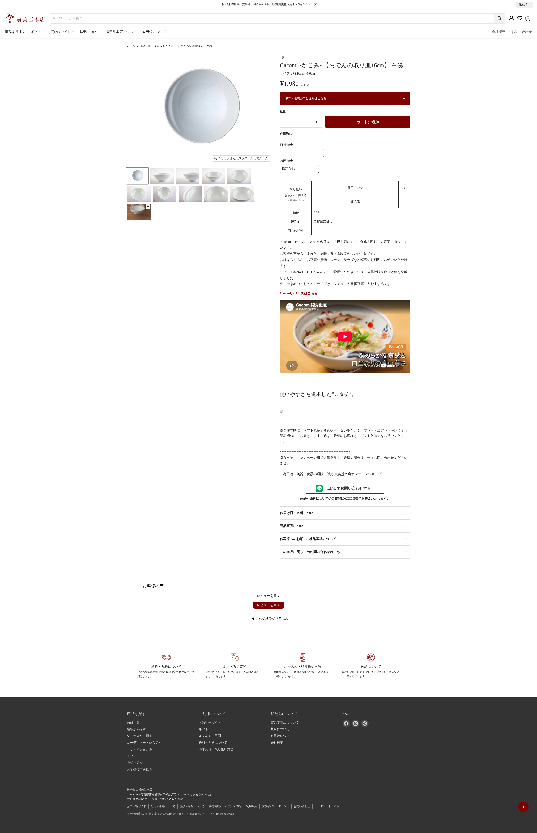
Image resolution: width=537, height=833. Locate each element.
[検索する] (499, 18)
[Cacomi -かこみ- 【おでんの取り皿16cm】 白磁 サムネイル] (137, 176)
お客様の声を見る (139, 769)
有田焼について (154, 32)
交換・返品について (192, 806)
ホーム (131, 46)
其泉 (285, 57)
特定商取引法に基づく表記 (225, 806)
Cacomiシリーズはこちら (299, 293)
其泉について (90, 32)
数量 (283, 111)
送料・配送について (213, 742)
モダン (131, 756)
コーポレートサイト (327, 806)
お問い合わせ (522, 32)
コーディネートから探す (144, 742)
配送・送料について (163, 806)
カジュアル (135, 762)
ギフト (36, 32)
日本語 (523, 5)
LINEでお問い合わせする (349, 488)
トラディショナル (139, 749)
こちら (300, 199)
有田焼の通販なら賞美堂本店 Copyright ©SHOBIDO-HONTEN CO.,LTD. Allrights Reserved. (181, 813)
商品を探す (14, 32)
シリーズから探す (139, 736)
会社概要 (498, 32)
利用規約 (251, 806)
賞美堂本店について (121, 32)
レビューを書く (268, 605)
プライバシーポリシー (275, 806)
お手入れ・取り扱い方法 (216, 749)
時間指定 (286, 161)
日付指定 (286, 145)
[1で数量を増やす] (316, 122)
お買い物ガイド (59, 32)
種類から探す (136, 729)
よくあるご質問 (210, 736)
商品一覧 (145, 46)
